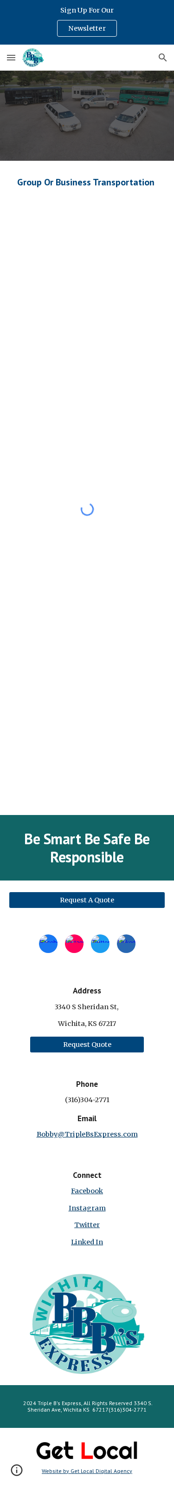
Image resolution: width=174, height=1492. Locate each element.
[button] (11, 57)
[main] (87, 182)
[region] (87, 22)
